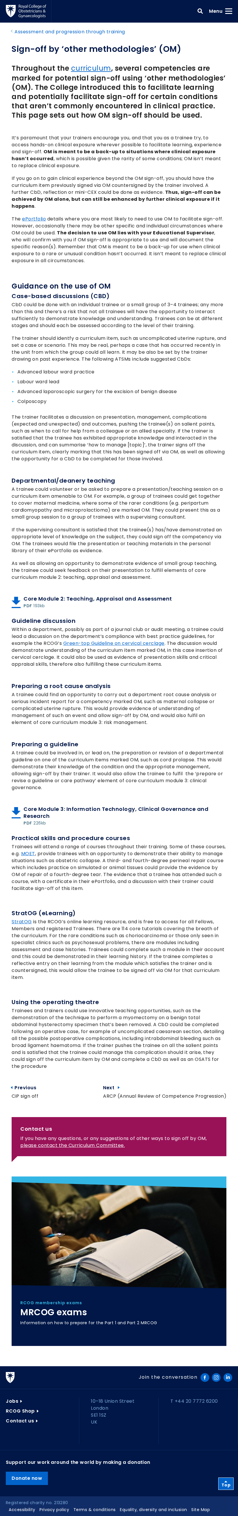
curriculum (91, 68)
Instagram (216, 1377)
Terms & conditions (94, 1510)
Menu (217, 11)
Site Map (200, 1510)
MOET (28, 853)
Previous (26, 1087)
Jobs (12, 1401)
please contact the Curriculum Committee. (72, 1145)
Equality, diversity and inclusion (153, 1510)
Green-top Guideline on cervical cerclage (114, 643)
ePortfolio (34, 219)
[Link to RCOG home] (28, 11)
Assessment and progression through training (70, 31)
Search (200, 11)
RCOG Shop (20, 1411)
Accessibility (22, 1510)
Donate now (27, 1478)
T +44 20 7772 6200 (194, 1401)
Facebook (205, 1377)
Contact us (20, 1421)
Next (164, 1087)
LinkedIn (227, 1377)
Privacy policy (54, 1510)
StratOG (22, 921)
